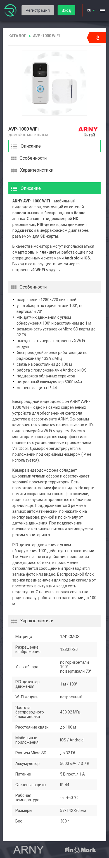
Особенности (33, 158)
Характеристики (36, 170)
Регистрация (38, 10)
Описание (31, 146)
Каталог (17, 36)
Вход (66, 10)
